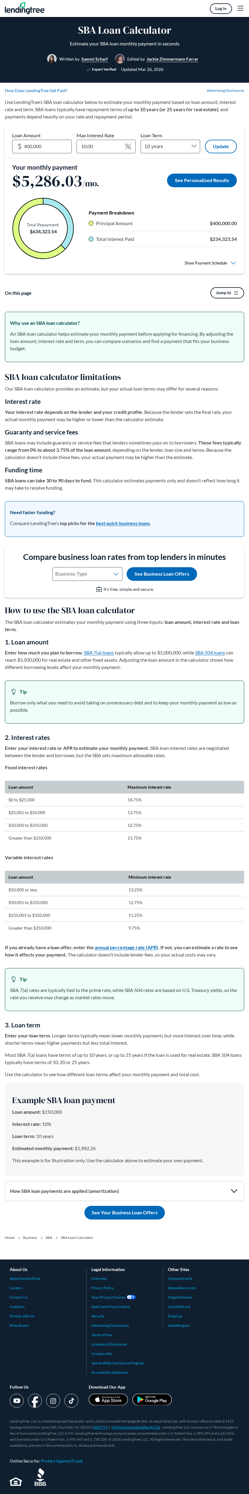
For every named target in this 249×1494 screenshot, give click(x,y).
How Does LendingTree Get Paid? (36, 90)
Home (10, 1237)
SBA (49, 1237)
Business (30, 1237)
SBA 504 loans (210, 652)
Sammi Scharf (94, 59)
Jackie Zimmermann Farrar (172, 59)
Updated (142, 69)
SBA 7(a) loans (99, 652)
